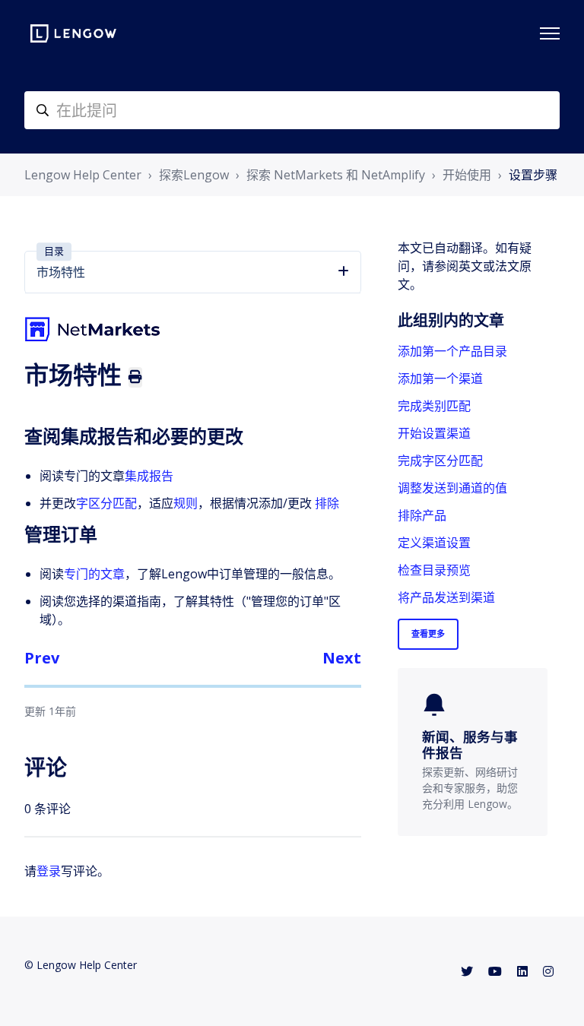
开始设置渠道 (434, 433)
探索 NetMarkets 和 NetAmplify (335, 174)
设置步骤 (533, 174)
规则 (185, 503)
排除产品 (422, 515)
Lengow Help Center (82, 174)
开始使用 (467, 174)
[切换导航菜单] (550, 33)
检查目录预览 (434, 570)
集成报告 (149, 475)
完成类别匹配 (434, 405)
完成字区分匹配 (440, 460)
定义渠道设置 (434, 542)
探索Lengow (194, 174)
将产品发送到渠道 (446, 597)
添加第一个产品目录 (452, 351)
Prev (41, 658)
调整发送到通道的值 (452, 488)
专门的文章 (94, 573)
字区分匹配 (106, 503)
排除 (327, 503)
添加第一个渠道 (440, 378)
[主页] (73, 33)
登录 (48, 871)
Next (341, 658)
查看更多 (428, 633)
